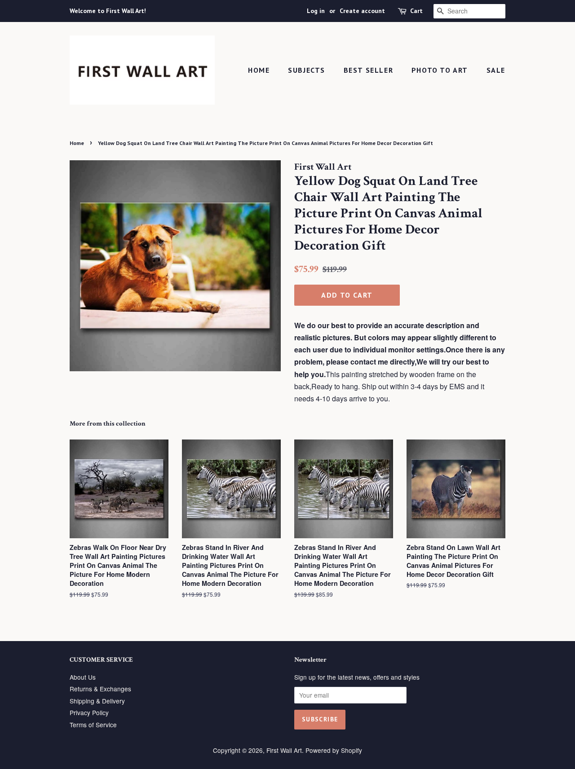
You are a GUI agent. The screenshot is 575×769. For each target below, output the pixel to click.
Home (259, 70)
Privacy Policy (89, 712)
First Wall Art (284, 750)
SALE (496, 70)
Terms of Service (93, 724)
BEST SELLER (369, 70)
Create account (362, 11)
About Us (83, 676)
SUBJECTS (306, 70)
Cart (416, 11)
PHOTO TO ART (439, 70)
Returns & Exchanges (100, 688)
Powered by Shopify (333, 750)
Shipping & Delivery (97, 700)
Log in (316, 11)
